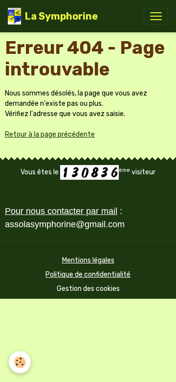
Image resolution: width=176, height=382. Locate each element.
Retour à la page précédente (50, 134)
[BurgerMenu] (156, 16)
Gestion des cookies (88, 289)
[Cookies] (20, 362)
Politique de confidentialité (88, 274)
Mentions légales (88, 260)
